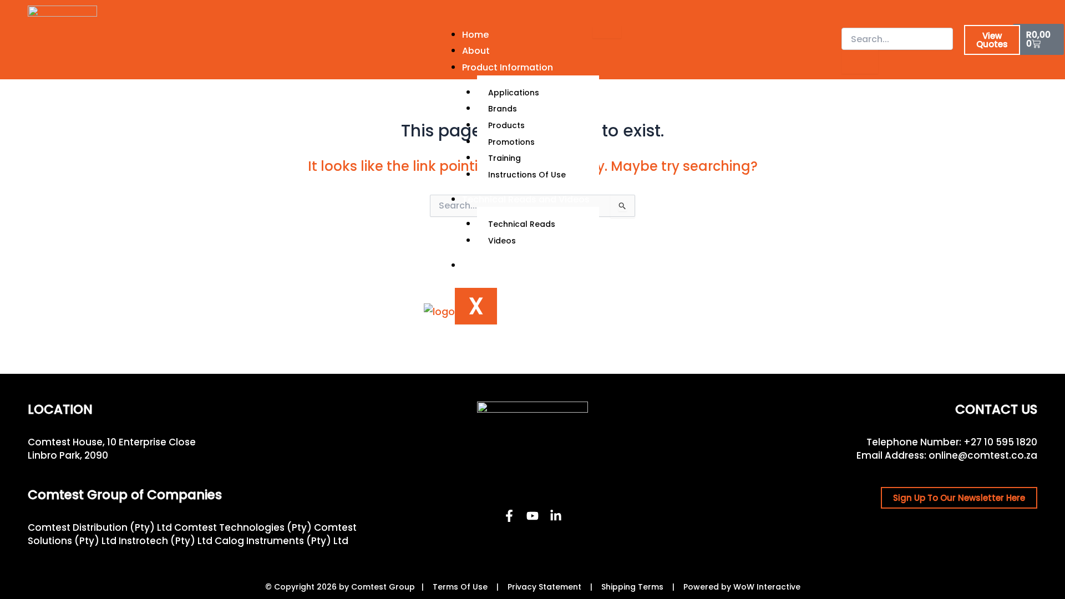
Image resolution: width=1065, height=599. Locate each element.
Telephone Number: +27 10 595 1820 (951, 442)
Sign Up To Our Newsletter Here (959, 498)
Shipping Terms (632, 586)
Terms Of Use (460, 586)
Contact (481, 265)
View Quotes (992, 40)
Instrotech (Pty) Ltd (165, 540)
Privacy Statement (544, 586)
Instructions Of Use (527, 174)
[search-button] (859, 62)
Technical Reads (521, 224)
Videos (502, 240)
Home (475, 34)
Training (504, 158)
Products (506, 125)
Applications (513, 92)
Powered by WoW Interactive (741, 586)
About (476, 50)
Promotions (511, 142)
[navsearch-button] (848, 16)
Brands (502, 108)
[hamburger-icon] (606, 32)
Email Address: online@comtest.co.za (946, 455)
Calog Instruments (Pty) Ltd (281, 540)
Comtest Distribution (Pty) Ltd (100, 527)
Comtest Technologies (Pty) (243, 527)
